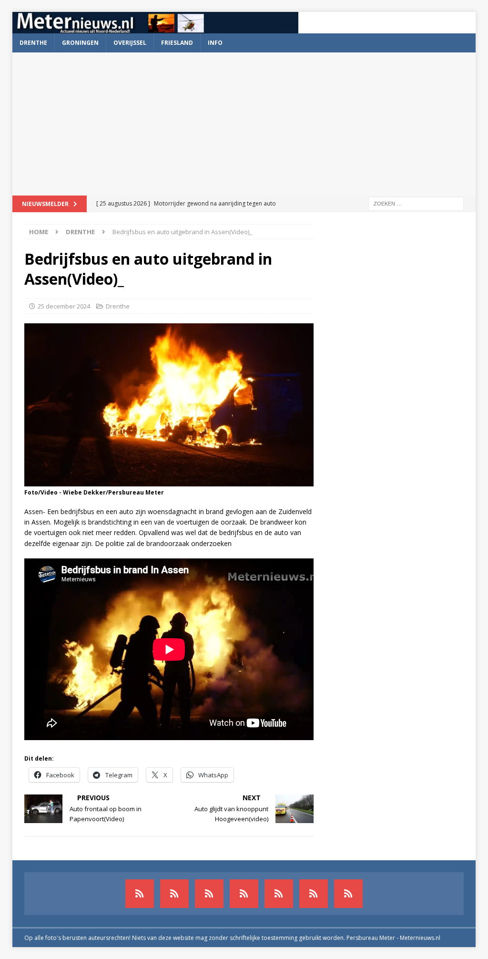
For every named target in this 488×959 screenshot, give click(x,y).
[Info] (278, 893)
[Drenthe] (174, 893)
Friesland (177, 43)
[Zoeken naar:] (416, 202)
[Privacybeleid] (313, 893)
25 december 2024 (64, 306)
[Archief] (139, 893)
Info (215, 43)
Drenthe (33, 43)
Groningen (80, 43)
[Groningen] (209, 893)
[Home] (244, 893)
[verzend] (348, 893)
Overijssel (129, 43)
